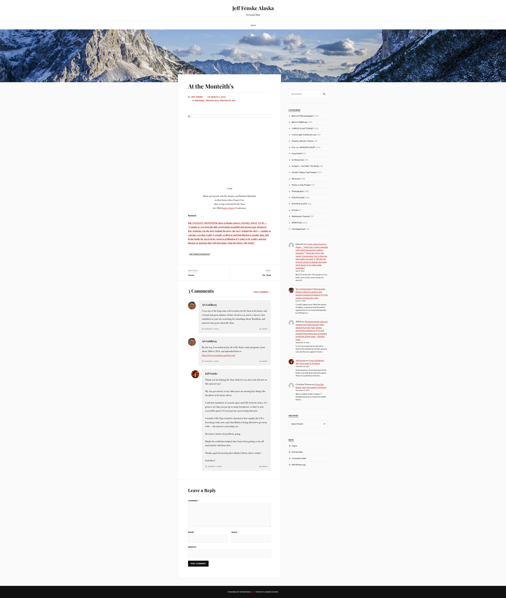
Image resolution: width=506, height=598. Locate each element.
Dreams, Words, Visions (302, 141)
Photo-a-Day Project (301, 185)
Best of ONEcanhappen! (303, 116)
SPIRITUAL (297, 222)
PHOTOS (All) (212, 100)
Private (295, 210)
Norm (191, 275)
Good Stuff (297, 153)
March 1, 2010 (218, 97)
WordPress (245, 592)
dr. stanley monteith (199, 254)
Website (192, 547)
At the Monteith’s (211, 86)
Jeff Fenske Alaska (253, 8)
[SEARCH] (324, 94)
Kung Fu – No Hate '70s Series (305, 166)
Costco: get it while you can (304, 134)
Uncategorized (298, 229)
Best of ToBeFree (299, 122)
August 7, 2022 (212, 329)
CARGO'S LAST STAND (302, 128)
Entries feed (297, 452)
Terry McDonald (303, 289)
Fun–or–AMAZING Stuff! (303, 147)
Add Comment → (262, 292)
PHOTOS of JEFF (228, 100)
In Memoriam (298, 159)
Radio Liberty (228, 208)
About (253, 25)
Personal (200, 100)
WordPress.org (298, 464)
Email (235, 532)
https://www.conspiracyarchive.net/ (218, 355)
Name (191, 532)
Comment (194, 501)
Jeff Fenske (197, 97)
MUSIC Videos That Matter (304, 172)
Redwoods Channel (300, 216)
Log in (294, 445)
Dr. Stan (266, 275)
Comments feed (299, 458)
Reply (265, 329)
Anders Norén (271, 592)
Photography (298, 191)
